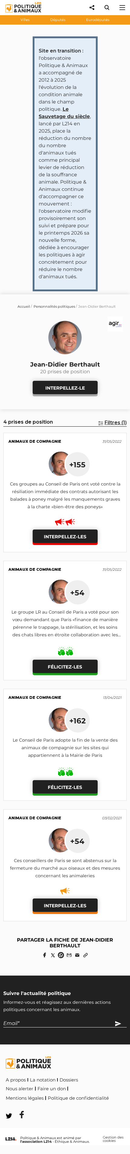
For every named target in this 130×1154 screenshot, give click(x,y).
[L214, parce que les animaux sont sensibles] (11, 1139)
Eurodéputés (97, 20)
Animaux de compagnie (34, 441)
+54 (77, 592)
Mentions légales (25, 1098)
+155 (77, 464)
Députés (58, 20)
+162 (77, 720)
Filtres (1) (116, 422)
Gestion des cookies (113, 1139)
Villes (25, 20)
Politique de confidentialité (78, 1098)
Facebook (18, 1106)
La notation (43, 1080)
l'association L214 (36, 1141)
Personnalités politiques (54, 306)
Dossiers (69, 1080)
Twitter (46, 1106)
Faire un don (51, 1088)
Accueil (24, 306)
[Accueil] (18, 14)
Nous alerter (19, 1088)
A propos (16, 1080)
